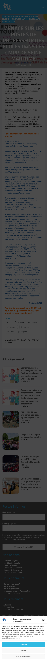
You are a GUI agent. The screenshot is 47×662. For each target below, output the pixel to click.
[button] (44, 620)
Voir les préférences (23, 657)
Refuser (23, 651)
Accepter (23, 645)
